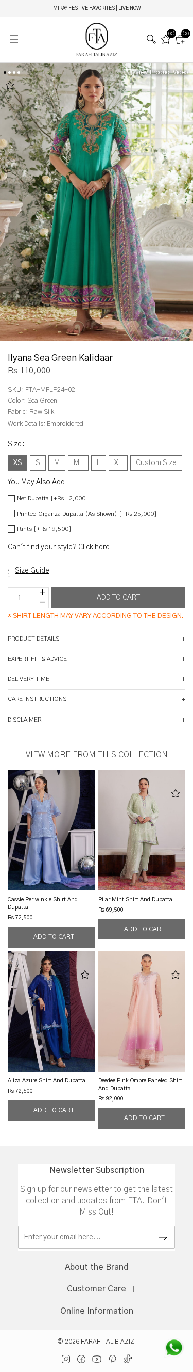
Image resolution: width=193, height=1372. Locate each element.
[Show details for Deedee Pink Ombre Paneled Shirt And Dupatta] (141, 1011)
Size (16, 444)
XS (17, 463)
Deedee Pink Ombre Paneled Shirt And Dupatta (140, 1084)
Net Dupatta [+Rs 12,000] (53, 498)
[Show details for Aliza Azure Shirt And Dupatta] (51, 1011)
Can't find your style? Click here (59, 547)
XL (118, 463)
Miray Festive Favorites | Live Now (97, 8)
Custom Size (156, 463)
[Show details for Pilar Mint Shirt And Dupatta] (141, 830)
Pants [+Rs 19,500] (44, 528)
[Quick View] (51, 937)
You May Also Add (36, 482)
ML (78, 463)
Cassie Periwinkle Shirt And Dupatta (43, 903)
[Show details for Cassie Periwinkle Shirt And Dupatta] (51, 830)
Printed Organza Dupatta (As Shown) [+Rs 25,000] (87, 513)
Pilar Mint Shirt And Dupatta (135, 899)
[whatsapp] (174, 1348)
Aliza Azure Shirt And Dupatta (46, 1080)
